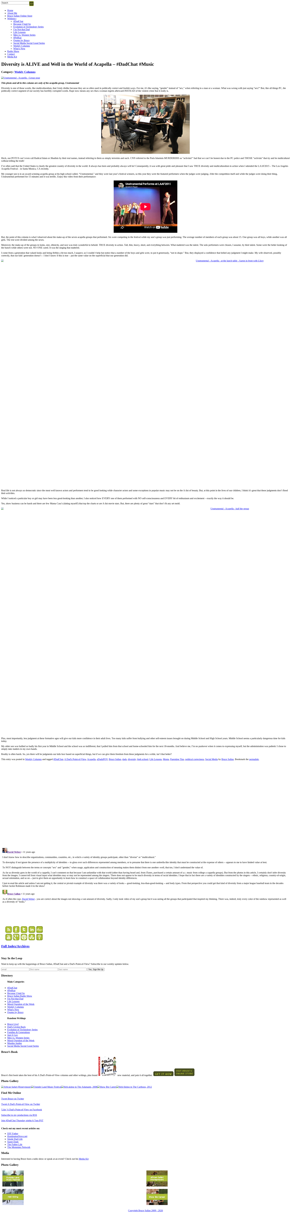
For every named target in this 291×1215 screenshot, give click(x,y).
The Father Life (14, 1144)
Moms (166, 759)
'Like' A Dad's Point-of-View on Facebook (21, 1109)
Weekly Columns (21, 46)
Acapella (91, 759)
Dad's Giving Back (16, 1027)
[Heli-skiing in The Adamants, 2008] (79, 1087)
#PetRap (17, 37)
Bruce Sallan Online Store (19, 16)
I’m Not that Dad (21, 29)
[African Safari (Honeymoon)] (16, 1087)
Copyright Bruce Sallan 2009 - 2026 (145, 1210)
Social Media (211, 759)
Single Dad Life (15, 1139)
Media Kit (12, 56)
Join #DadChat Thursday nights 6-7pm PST (22, 1120)
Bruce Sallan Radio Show (19, 996)
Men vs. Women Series (24, 35)
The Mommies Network (18, 1147)
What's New (13, 1009)
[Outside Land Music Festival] (46, 1087)
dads (124, 759)
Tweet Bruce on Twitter (12, 1098)
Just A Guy (12, 1035)
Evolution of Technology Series (28, 26)
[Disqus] (145, 804)
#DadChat (18, 21)
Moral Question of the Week (20, 1004)
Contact (11, 54)
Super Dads (12, 1141)
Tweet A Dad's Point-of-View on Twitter (20, 1104)
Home (10, 10)
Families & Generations (18, 1032)
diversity (132, 759)
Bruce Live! (13, 1024)
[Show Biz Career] (106, 1087)
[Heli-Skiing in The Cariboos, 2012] (134, 1087)
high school (142, 759)
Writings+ (12, 18)
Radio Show (13, 51)
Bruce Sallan (115, 759)
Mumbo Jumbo (14, 1043)
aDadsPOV (102, 759)
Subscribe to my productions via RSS (19, 1115)
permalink (254, 759)
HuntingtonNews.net (17, 1136)
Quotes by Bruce (21, 40)
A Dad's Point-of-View (75, 759)
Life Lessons (19, 32)
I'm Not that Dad (15, 998)
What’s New (19, 48)
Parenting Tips (177, 759)
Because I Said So (22, 24)
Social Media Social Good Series (29, 43)
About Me (12, 13)
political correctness (194, 759)
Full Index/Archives (15, 946)
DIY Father (12, 1133)
